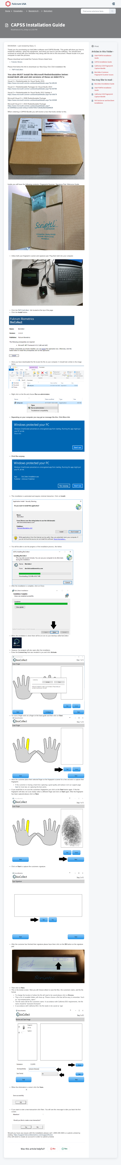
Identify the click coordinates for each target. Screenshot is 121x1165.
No (54, 1148)
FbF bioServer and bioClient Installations (104, 101)
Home (7, 11)
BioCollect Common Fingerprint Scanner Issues (104, 73)
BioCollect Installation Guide (104, 84)
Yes (65, 1148)
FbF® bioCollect (18, 70)
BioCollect (48, 11)
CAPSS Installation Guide (103, 62)
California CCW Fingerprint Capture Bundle (104, 67)
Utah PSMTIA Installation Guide (103, 56)
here (16, 787)
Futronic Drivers (16, 62)
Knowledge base (20, 11)
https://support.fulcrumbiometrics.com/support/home (33, 1135)
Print (97, 46)
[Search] (112, 11)
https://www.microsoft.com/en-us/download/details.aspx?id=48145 (32, 83)
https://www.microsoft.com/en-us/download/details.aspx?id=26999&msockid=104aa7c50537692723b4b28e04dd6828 (30, 107)
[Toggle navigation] (113, 4)
